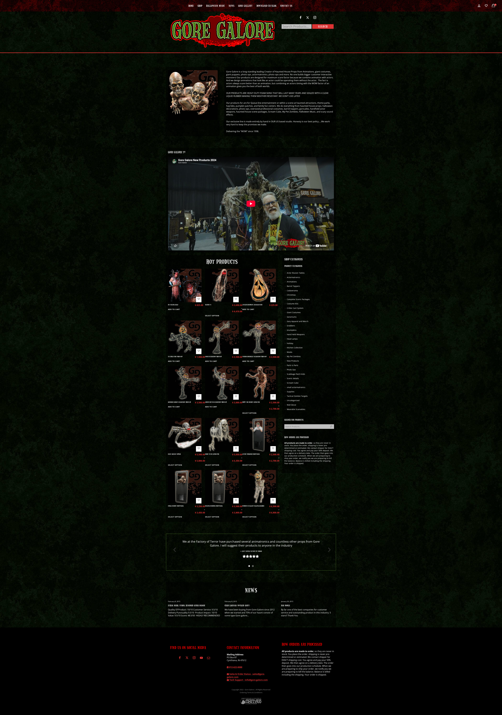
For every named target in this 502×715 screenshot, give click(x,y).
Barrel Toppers (293, 286)
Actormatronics (293, 277)
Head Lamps (292, 339)
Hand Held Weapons (296, 334)
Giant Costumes (294, 312)
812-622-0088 (235, 667)
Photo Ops (291, 369)
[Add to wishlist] (198, 299)
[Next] (328, 549)
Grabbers (291, 325)
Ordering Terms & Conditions (251, 692)
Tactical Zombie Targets (297, 396)
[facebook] (300, 18)
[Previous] (173, 549)
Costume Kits (292, 303)
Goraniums (291, 317)
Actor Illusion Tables (296, 273)
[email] (208, 659)
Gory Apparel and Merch (297, 321)
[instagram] (315, 18)
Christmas (291, 295)
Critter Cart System (295, 308)
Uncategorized (293, 400)
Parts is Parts (292, 365)
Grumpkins (291, 330)
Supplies (290, 391)
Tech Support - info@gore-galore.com (248, 679)
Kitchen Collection (295, 347)
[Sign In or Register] (479, 6)
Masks (289, 352)
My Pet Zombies (294, 356)
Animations (292, 281)
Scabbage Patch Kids (296, 374)
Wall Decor (291, 405)
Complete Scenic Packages (298, 299)
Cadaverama (292, 290)
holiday (290, 343)
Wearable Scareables (296, 409)
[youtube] (201, 659)
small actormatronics (296, 387)
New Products (293, 361)
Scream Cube (292, 383)
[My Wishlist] (486, 6)
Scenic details (293, 378)
